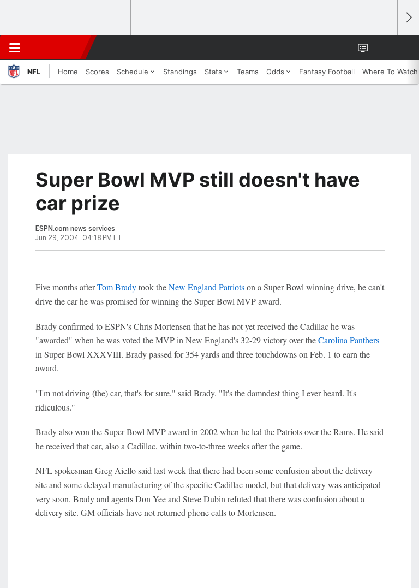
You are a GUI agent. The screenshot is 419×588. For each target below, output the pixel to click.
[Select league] (33, 18)
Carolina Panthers (348, 340)
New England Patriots (206, 287)
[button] (383, 47)
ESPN (58, 47)
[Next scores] (408, 17)
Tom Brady (116, 287)
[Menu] (14, 47)
